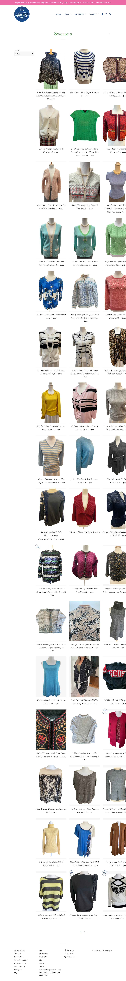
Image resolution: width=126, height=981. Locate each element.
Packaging (17, 970)
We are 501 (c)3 (19, 950)
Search (41, 963)
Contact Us (43, 957)
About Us (79, 14)
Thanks (41, 966)
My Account (43, 954)
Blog (40, 950)
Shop (67, 14)
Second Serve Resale (104, 950)
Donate (93, 14)
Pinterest (70, 954)
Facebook (70, 950)
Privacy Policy (19, 957)
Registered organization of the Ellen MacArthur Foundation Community (50, 972)
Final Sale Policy (20, 963)
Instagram (70, 957)
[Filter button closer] (109, 34)
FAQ (15, 973)
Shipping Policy (19, 966)
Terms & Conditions (21, 960)
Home (58, 14)
